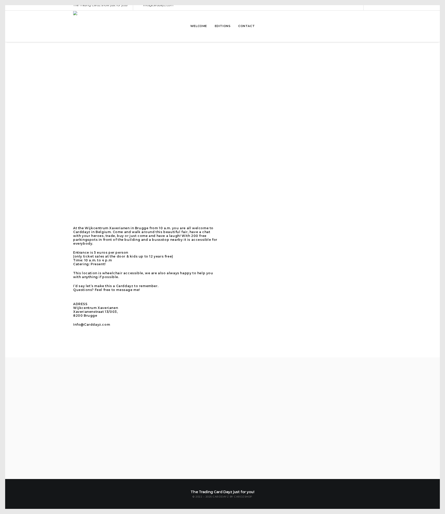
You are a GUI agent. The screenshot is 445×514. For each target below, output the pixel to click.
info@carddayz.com (158, 5)
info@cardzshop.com (246, 396)
